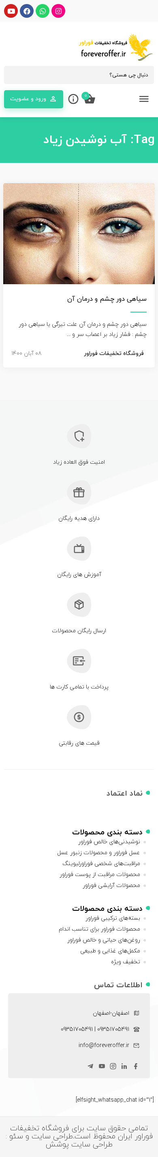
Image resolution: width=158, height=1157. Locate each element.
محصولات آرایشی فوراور (111, 885)
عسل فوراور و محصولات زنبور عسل (98, 853)
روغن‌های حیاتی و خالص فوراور (103, 940)
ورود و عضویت (28, 99)
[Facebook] (27, 11)
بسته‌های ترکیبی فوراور (112, 918)
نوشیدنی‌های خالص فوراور (109, 842)
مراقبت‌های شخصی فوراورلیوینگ (101, 864)
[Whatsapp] (42, 11)
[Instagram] (58, 11)
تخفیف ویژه (125, 962)
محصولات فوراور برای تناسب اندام (99, 929)
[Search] (14, 75)
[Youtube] (11, 11)
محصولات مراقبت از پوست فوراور (100, 874)
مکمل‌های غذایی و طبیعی (110, 951)
